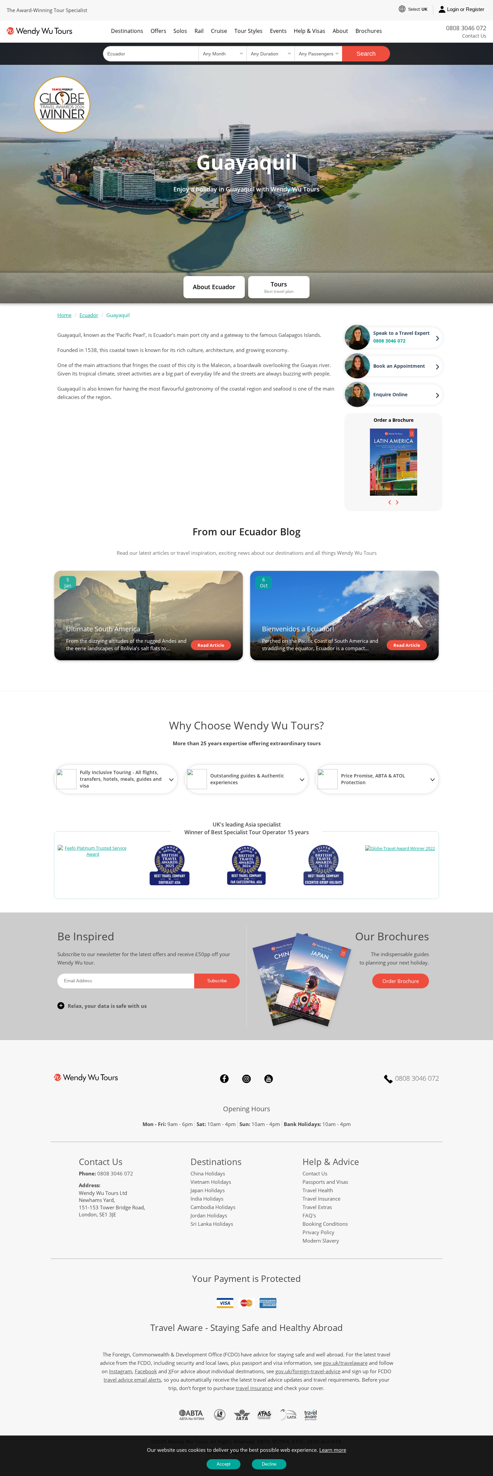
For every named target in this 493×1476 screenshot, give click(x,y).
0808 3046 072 (466, 28)
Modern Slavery (321, 1240)
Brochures (368, 31)
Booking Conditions (325, 1223)
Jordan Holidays (208, 1215)
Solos (180, 31)
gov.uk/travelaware (345, 1362)
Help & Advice (331, 1162)
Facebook (224, 1078)
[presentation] (389, 502)
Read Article (211, 645)
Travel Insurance (321, 1198)
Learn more (332, 1449)
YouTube (268, 1078)
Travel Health (318, 1190)
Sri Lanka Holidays (211, 1223)
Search (366, 53)
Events (278, 31)
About (340, 31)
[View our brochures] (393, 461)
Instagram (246, 1078)
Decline (269, 1464)
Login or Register (465, 9)
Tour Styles (248, 31)
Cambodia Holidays (212, 1207)
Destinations (127, 31)
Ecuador (88, 315)
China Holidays (207, 1173)
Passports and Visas (325, 1181)
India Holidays (206, 1198)
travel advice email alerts (132, 1379)
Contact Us (474, 36)
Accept (223, 1464)
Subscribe (217, 980)
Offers (158, 31)
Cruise (219, 31)
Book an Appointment (399, 366)
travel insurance (254, 1388)
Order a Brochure (394, 420)
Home (64, 315)
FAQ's (309, 1215)
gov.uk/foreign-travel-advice (307, 1371)
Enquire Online (390, 394)
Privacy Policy (318, 1232)
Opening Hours (246, 1108)
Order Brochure (400, 981)
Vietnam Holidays (210, 1181)
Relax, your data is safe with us (107, 1005)
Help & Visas (309, 31)
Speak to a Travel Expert (401, 333)
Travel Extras (317, 1207)
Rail (199, 31)
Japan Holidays (207, 1190)
